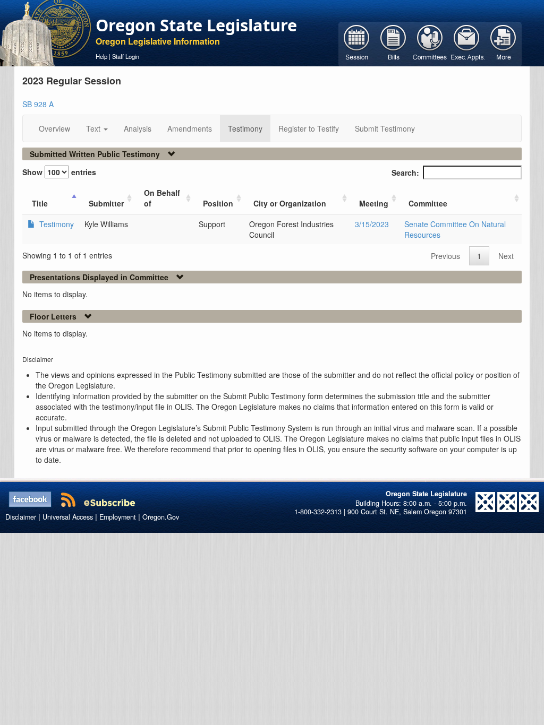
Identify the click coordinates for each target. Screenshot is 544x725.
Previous (445, 256)
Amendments (189, 128)
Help (101, 56)
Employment (117, 517)
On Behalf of (162, 198)
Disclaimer (20, 517)
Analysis (137, 128)
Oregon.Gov (160, 517)
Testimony (245, 128)
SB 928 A (38, 104)
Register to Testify (308, 128)
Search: (405, 172)
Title (40, 203)
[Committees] (430, 43)
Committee (428, 203)
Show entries (59, 172)
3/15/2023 (372, 224)
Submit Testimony (385, 128)
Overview (54, 128)
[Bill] (393, 43)
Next (506, 256)
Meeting (373, 203)
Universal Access (67, 517)
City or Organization (289, 203)
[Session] (356, 43)
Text (94, 128)
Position (218, 203)
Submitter (106, 203)
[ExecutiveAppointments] (466, 43)
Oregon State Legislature (196, 25)
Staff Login (125, 56)
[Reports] (503, 43)
